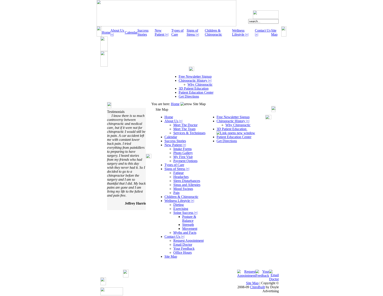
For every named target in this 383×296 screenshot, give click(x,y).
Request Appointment (188, 240)
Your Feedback (184, 248)
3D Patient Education (194, 88)
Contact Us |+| (174, 236)
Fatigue (178, 173)
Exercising (180, 209)
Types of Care (177, 32)
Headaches (181, 177)
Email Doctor (182, 244)
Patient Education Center (196, 92)
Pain (176, 193)
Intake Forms (182, 149)
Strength (188, 224)
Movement (189, 228)
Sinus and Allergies (186, 185)
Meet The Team (184, 129)
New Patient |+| (161, 32)
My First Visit (183, 157)
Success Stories (143, 32)
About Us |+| (173, 121)
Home (106, 32)
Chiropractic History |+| (195, 80)
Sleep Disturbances (186, 181)
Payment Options (185, 161)
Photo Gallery (183, 153)
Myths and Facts (184, 232)
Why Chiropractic (200, 84)
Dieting (178, 205)
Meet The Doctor (185, 125)
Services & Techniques (189, 133)
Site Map (274, 32)
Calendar (131, 32)
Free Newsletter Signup (195, 76)
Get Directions (189, 96)
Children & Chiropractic (213, 32)
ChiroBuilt (257, 287)
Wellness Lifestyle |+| (240, 32)
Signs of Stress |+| (193, 32)
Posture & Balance (189, 218)
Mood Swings (183, 189)
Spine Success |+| (185, 213)
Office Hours (182, 252)
